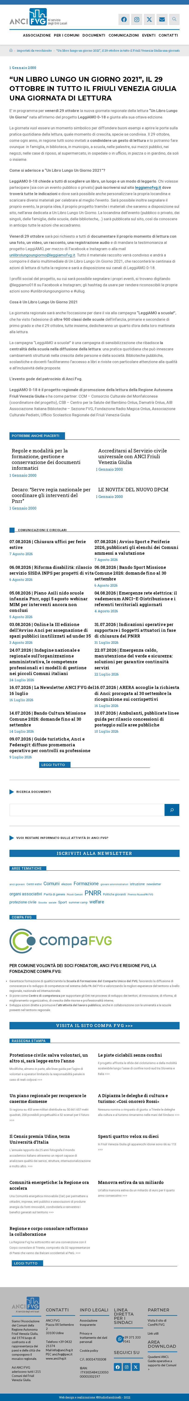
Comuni (51, 883)
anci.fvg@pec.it (62, 1354)
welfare (96, 902)
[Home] (10, 50)
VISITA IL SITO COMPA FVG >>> (94, 1025)
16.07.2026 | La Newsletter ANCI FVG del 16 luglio (51, 690)
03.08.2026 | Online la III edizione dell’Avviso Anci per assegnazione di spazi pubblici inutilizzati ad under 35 (50, 630)
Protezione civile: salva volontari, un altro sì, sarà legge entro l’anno (48, 1058)
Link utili (153, 1333)
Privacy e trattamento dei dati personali (93, 1338)
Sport (62, 902)
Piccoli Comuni (75, 894)
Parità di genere (54, 894)
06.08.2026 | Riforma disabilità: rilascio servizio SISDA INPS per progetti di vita (51, 570)
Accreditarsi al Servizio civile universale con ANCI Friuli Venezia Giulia (132, 456)
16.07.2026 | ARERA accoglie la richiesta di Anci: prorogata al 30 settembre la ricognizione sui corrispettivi (136, 693)
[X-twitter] (149, 19)
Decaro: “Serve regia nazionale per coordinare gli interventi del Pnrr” (51, 495)
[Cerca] (172, 810)
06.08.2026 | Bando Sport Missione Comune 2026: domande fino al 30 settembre (130, 573)
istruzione (137, 884)
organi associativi (25, 893)
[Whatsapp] (120, 1339)
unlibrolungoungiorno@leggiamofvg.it (42, 255)
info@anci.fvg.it (62, 1350)
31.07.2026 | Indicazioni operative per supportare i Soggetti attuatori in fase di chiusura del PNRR (135, 630)
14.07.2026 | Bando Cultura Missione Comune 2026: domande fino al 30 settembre (47, 718)
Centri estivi (34, 884)
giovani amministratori (114, 884)
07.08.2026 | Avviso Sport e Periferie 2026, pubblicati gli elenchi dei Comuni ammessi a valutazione (136, 547)
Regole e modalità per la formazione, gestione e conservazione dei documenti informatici (46, 459)
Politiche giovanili (114, 894)
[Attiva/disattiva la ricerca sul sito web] (174, 19)
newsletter (154, 884)
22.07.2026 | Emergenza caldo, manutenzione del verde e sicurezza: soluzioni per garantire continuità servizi (133, 658)
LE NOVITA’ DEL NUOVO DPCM (133, 489)
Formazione (86, 883)
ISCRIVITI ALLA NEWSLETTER (94, 853)
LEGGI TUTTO (53, 765)
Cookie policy (89, 1350)
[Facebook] (124, 19)
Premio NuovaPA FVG (140, 894)
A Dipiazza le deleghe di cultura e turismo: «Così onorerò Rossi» (133, 1098)
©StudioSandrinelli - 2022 (113, 1397)
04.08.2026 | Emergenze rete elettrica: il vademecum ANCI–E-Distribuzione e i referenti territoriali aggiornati (135, 598)
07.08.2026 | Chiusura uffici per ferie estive (47, 544)
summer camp (78, 902)
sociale (52, 902)
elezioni (66, 884)
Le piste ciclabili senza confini (130, 1055)
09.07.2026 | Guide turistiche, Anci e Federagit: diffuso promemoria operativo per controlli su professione (50, 744)
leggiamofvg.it (148, 187)
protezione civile (22, 902)
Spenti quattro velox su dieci (128, 1136)
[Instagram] (136, 19)
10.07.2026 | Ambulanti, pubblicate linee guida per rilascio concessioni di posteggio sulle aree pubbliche (136, 718)
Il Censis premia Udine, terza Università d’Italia (39, 1139)
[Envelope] (162, 19)
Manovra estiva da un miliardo (131, 1182)
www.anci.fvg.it (56, 1358)
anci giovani (17, 884)
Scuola (42, 902)
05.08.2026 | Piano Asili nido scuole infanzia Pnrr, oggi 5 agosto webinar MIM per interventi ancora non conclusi (48, 601)
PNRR (93, 893)
